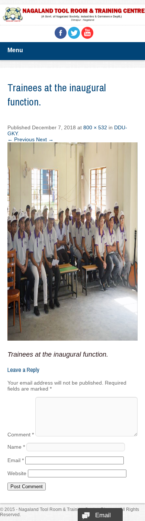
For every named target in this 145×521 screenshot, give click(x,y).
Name (16, 447)
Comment (20, 435)
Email (15, 460)
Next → (45, 139)
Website (16, 473)
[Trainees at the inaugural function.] (72, 339)
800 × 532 (95, 127)
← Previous (21, 139)
